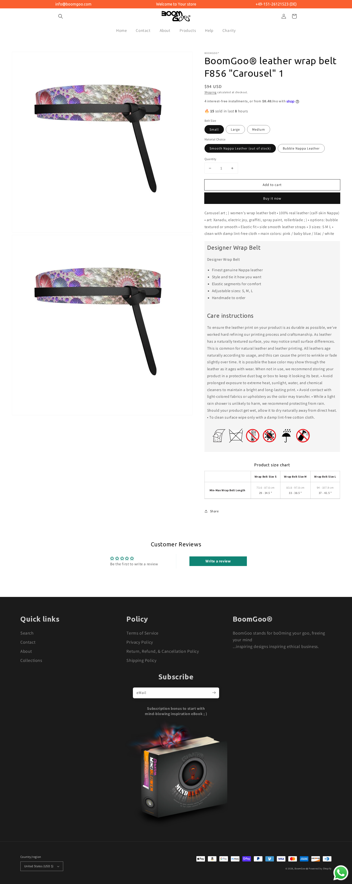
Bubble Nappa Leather (301, 148)
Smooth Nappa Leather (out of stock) (240, 148)
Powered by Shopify (320, 868)
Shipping (210, 92)
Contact (27, 642)
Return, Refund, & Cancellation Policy (162, 651)
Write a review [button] (218, 561)
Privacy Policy (139, 642)
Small (214, 129)
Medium (258, 129)
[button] (60, 16)
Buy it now (272, 198)
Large (235, 129)
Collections (31, 660)
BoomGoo (300, 868)
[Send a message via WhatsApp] (341, 873)
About (26, 651)
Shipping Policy (141, 660)
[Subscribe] (214, 693)
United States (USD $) (38, 866)
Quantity (210, 159)
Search (27, 633)
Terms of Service (142, 633)
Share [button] (214, 511)
